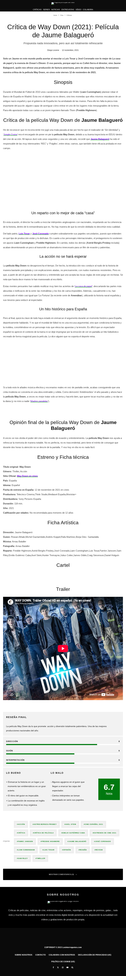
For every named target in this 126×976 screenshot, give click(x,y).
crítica (21, 833)
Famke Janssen (25, 841)
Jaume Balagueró (77, 841)
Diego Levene (53, 50)
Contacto (40, 955)
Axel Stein (70, 824)
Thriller (41, 858)
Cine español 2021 (94, 824)
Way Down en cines (27, 476)
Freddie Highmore (51, 841)
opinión (67, 850)
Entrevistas (67, 10)
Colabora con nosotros (62, 955)
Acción (21, 824)
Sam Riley (23, 858)
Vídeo (78, 10)
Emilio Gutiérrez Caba (73, 833)
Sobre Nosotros (23, 955)
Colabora (88, 10)
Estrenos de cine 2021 (105, 833)
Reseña (83, 850)
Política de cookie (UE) (63, 962)
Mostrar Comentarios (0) (61, 874)
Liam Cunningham (26, 850)
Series (46, 10)
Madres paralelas (39, 401)
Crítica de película (44, 833)
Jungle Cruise (10, 134)
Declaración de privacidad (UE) (94, 955)
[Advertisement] (63, 174)
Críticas (37, 10)
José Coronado (103, 841)
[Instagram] (62, 967)
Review (99, 850)
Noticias (55, 10)
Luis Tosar (48, 850)
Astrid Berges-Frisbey (45, 824)
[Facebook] (53, 967)
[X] (57, 967)
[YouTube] (67, 967)
